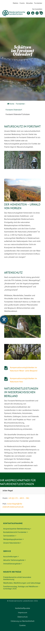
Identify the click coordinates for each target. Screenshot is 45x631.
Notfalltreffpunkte (22, 608)
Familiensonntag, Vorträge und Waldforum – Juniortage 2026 (21, 587)
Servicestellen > (9, 535)
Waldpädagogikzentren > (13, 539)
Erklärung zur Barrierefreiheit (22, 621)
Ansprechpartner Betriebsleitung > (17, 528)
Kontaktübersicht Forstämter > (15, 532)
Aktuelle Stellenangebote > (14, 560)
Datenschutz (23, 617)
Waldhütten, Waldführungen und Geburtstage (21, 583)
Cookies (22, 625)
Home (11, 103)
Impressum (22, 612)
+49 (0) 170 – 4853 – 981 (18, 498)
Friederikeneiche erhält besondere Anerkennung (17, 578)
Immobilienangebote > (12, 563)
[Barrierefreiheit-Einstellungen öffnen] (4, 319)
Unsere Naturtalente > (12, 543)
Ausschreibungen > (11, 556)
